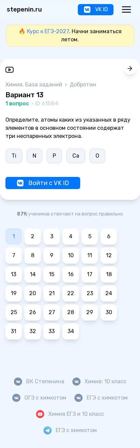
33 (52, 331)
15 (51, 274)
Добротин (83, 84)
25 (14, 312)
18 (109, 274)
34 (71, 331)
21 (52, 293)
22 (70, 293)
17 (89, 274)
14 (33, 274)
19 (14, 293)
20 (32, 293)
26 (32, 312)
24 (108, 293)
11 (89, 255)
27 (52, 312)
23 (90, 293)
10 (71, 255)
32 (33, 331)
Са (75, 155)
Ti (14, 155)
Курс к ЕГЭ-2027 (48, 31)
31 (13, 331)
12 (109, 255)
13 (13, 274)
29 (89, 312)
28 (70, 312)
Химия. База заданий (34, 84)
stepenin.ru (24, 9)
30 (109, 312)
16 (71, 274)
